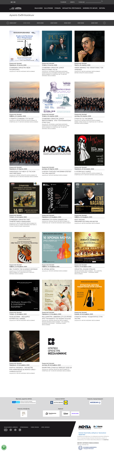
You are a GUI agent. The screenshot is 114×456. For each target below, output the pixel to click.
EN (14, 2)
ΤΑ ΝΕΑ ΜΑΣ (82, 2)
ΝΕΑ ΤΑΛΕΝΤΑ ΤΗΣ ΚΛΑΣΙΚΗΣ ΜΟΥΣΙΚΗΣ (23, 269)
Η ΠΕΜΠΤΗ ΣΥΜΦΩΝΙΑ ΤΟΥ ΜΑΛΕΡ (21, 118)
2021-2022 (81, 23)
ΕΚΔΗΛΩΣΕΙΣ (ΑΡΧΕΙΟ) (11, 427)
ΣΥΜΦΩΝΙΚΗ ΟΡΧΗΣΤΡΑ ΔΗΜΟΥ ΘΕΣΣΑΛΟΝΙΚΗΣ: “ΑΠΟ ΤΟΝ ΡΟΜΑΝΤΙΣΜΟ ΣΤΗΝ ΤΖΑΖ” (56, 120)
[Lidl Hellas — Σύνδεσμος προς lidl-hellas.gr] (63, 402)
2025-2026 (26, 23)
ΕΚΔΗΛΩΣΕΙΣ (39, 8)
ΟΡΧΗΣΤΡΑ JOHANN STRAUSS (85, 269)
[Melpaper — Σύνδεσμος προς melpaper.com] (70, 402)
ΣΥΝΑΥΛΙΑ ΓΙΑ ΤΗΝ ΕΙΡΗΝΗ (84, 118)
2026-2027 (13, 23)
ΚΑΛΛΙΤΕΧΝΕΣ (48, 8)
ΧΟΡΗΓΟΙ (72, 2)
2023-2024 (53, 23)
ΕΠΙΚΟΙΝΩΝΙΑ (24, 427)
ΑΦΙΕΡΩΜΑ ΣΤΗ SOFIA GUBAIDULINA (54, 219)
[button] (4, 447)
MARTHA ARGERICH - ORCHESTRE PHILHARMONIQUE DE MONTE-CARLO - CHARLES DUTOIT (22, 369)
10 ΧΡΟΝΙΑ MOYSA (48, 269)
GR (11, 2)
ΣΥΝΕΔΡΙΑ (58, 8)
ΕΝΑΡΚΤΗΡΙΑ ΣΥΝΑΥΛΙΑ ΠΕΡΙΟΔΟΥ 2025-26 (57, 367)
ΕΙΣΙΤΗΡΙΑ (102, 8)
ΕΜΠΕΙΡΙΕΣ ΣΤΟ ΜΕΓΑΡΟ (90, 8)
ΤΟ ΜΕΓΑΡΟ (63, 2)
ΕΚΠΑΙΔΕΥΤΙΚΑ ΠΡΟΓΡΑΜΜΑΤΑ (71, 8)
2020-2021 (94, 23)
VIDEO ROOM (35, 427)
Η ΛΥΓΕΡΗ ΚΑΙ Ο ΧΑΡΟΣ (83, 171)
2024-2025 (40, 23)
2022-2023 (67, 23)
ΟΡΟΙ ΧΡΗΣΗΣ (45, 427)
